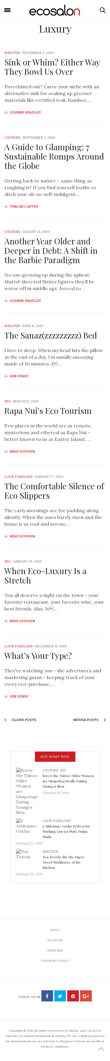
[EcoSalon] (55, 10)
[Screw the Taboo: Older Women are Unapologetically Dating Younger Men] (29, 791)
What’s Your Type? (38, 655)
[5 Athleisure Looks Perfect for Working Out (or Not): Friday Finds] (29, 827)
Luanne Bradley (25, 112)
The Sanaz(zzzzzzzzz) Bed (50, 335)
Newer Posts (86, 720)
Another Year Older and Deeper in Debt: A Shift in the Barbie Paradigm (51, 250)
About (55, 930)
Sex (7, 401)
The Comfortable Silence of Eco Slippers (54, 490)
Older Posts (23, 720)
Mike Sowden (22, 451)
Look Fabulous (18, 477)
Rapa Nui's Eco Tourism (48, 410)
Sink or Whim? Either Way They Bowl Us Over (52, 67)
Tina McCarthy (24, 206)
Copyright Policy (55, 961)
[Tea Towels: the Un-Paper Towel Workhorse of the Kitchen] (29, 858)
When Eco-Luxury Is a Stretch (45, 575)
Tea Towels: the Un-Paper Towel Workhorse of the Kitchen (63, 862)
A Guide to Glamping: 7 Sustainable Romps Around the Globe (54, 156)
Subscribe (55, 950)
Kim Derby (19, 376)
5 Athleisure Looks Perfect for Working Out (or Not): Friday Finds (66, 831)
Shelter (12, 53)
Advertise (55, 940)
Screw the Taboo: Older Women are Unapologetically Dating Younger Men (68, 780)
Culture (12, 138)
